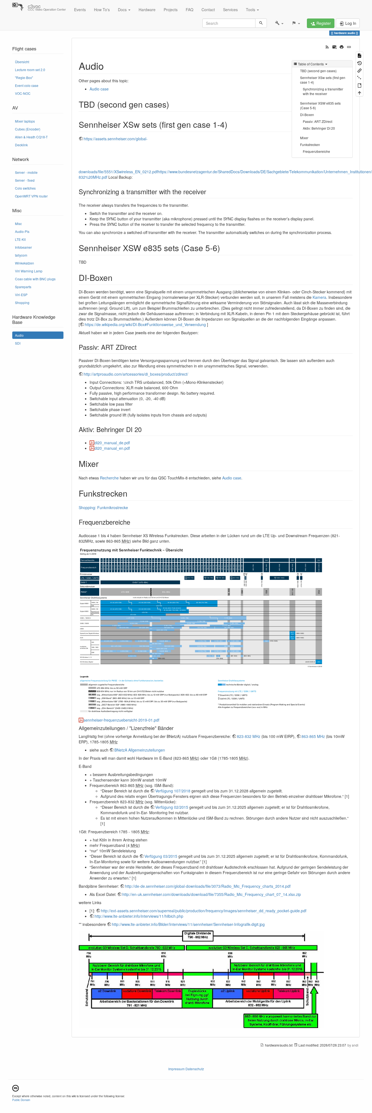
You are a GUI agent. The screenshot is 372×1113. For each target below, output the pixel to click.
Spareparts (23, 286)
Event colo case (26, 85)
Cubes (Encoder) (27, 129)
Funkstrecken (310, 144)
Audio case (99, 89)
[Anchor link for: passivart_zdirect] (140, 346)
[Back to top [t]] (359, 92)
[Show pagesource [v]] (359, 55)
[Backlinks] (359, 70)
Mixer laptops (25, 121)
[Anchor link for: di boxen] (116, 277)
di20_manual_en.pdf (112, 448)
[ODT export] (359, 85)
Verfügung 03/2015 (160, 856)
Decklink (21, 144)
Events (80, 9)
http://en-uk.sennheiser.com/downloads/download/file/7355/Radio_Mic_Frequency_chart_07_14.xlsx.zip (211, 894)
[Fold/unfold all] (359, 77)
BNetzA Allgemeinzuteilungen (139, 750)
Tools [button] (251, 9)
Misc (18, 223)
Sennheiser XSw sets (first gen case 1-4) (322, 79)
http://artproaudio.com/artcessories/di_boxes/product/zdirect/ (136, 374)
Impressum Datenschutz (186, 1068)
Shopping (22, 302)
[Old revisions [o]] (359, 62)
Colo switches (25, 188)
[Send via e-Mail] (334, 46)
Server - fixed (25, 180)
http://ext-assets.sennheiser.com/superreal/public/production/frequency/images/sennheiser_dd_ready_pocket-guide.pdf (203, 910)
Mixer (304, 137)
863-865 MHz (313, 736)
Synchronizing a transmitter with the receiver (323, 91)
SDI (17, 343)
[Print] (341, 46)
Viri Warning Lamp (28, 271)
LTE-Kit (20, 239)
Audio (19, 335)
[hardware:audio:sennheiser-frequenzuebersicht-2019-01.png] (201, 629)
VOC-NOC (23, 93)
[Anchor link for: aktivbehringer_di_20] (145, 429)
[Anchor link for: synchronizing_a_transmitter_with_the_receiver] (209, 191)
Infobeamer (23, 247)
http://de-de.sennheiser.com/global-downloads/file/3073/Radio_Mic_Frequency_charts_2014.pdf (208, 886)
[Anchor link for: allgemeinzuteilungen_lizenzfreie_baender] (175, 727)
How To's (102, 9)
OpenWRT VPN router (31, 196)
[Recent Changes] (327, 46)
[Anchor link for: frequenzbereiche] (133, 521)
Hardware (147, 9)
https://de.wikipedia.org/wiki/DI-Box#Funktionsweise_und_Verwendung (145, 324)
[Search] (261, 23)
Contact (208, 9)
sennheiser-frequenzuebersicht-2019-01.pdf (121, 720)
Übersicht (22, 61)
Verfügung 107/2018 (172, 790)
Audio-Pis (22, 231)
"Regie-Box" (24, 77)
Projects (171, 9)
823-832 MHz (248, 736)
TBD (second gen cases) (318, 70)
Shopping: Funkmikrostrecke (103, 507)
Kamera (319, 297)
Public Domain (21, 1100)
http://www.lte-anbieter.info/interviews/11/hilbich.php (138, 916)
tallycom (21, 255)
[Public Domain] (15, 1087)
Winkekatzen (24, 263)
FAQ (189, 9)
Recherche (109, 478)
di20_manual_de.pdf (112, 442)
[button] (279, 23)
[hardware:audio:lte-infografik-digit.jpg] (201, 978)
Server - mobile (26, 172)
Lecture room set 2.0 (30, 69)
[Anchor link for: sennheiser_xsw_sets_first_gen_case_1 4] (231, 124)
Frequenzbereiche (316, 151)
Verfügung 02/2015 (171, 807)
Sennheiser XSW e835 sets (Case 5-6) (320, 105)
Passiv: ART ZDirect (317, 121)
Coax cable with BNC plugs (35, 278)
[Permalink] (349, 46)
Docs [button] (123, 9)
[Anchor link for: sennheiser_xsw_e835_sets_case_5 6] (224, 248)
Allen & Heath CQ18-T (31, 137)
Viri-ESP (21, 294)
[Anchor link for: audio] (109, 65)
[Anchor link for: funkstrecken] (131, 493)
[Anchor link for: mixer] (103, 463)
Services (230, 9)
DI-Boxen (307, 114)
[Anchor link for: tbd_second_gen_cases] (173, 104)
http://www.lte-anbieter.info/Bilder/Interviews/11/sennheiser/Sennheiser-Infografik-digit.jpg (188, 924)
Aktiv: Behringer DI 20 (319, 128)
